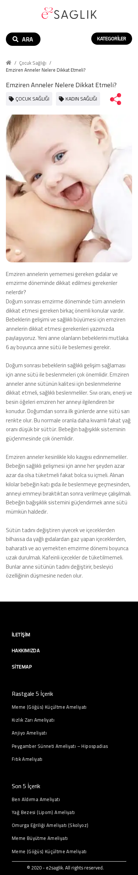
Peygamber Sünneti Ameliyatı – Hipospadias (60, 746)
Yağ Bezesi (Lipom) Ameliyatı (43, 812)
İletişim (21, 634)
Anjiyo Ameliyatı (29, 732)
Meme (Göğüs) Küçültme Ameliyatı (49, 707)
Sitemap (22, 666)
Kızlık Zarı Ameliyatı (33, 720)
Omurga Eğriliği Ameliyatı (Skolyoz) (50, 825)
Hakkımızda (26, 650)
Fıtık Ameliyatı (27, 759)
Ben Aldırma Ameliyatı (36, 799)
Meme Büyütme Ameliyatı (40, 838)
